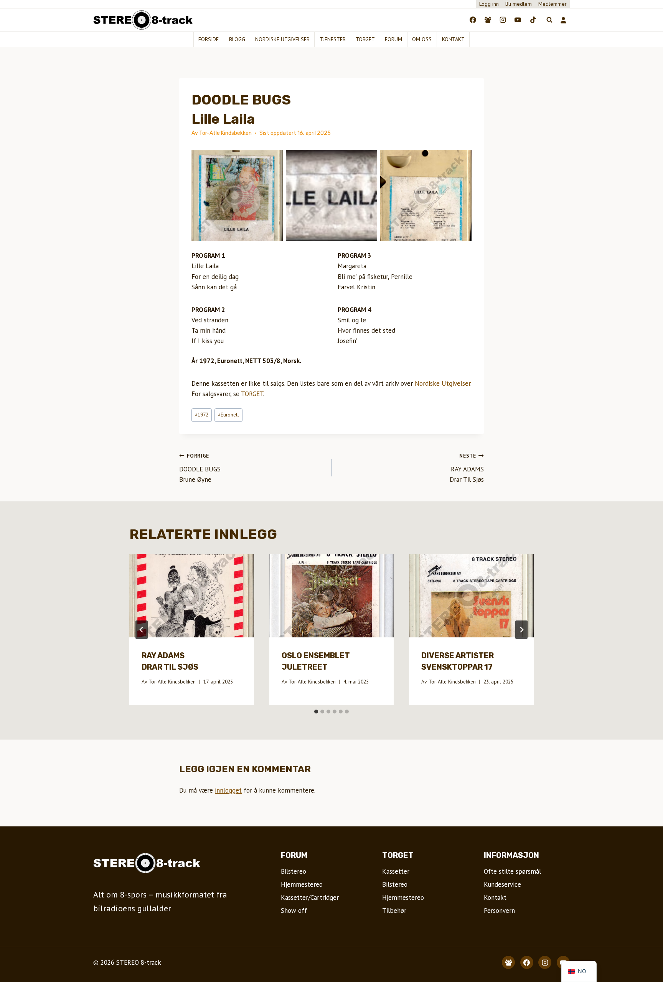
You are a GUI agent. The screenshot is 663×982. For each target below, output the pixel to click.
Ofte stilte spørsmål (512, 871)
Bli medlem (518, 3)
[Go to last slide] (141, 629)
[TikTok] (532, 20)
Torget (365, 39)
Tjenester (333, 39)
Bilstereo (293, 871)
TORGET (252, 394)
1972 (201, 414)
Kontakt (453, 39)
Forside (208, 39)
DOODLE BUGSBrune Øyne (200, 468)
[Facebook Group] (488, 20)
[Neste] (521, 629)
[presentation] (191, 595)
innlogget (228, 790)
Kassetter (395, 871)
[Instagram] (503, 20)
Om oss (422, 39)
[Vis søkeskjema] (549, 20)
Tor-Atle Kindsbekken (172, 681)
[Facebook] (473, 20)
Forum (393, 39)
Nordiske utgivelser (282, 39)
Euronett (228, 414)
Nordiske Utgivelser (442, 383)
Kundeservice (502, 884)
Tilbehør (394, 910)
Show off (294, 910)
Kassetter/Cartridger (310, 897)
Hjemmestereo (302, 884)
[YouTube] (517, 20)
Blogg (237, 39)
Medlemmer (552, 3)
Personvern (499, 910)
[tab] (316, 711)
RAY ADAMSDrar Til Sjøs (467, 468)
